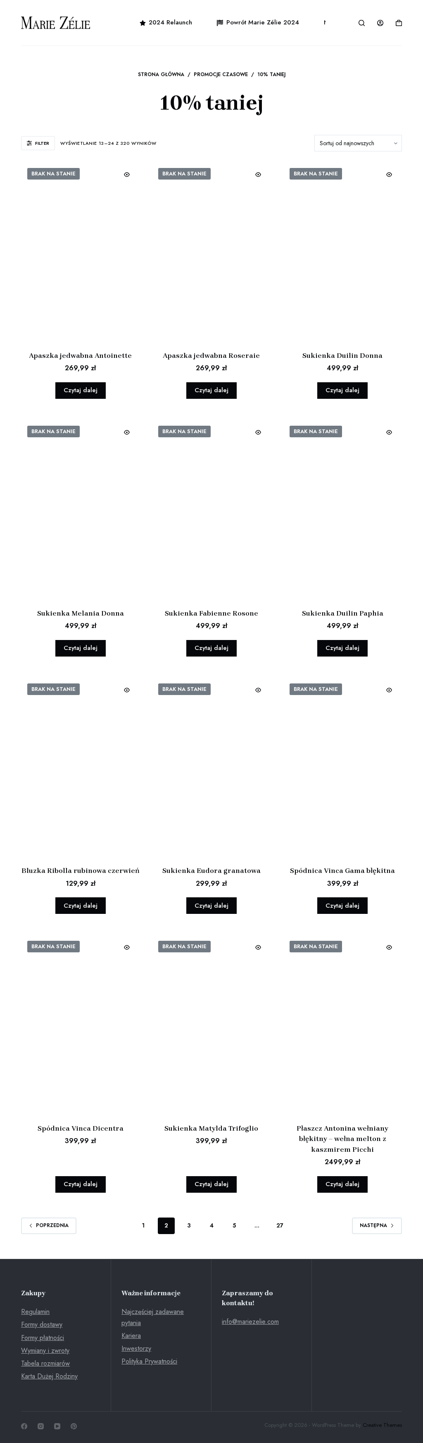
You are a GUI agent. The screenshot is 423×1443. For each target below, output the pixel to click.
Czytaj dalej (80, 390)
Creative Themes (382, 1425)
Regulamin (35, 1311)
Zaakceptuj (44, 1419)
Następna (373, 1225)
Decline (86, 1419)
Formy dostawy (41, 1324)
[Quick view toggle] (126, 174)
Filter (42, 143)
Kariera (131, 1335)
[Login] (380, 23)
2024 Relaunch (170, 22)
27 (279, 1225)
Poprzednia (52, 1225)
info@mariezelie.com (250, 1321)
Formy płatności (42, 1337)
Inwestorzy (136, 1348)
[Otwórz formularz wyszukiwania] (362, 23)
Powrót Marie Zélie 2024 (262, 22)
